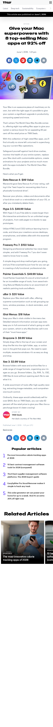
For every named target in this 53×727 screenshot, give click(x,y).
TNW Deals (17, 415)
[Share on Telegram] (37, 438)
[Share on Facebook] (9, 438)
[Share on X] (16, 438)
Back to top (7, 430)
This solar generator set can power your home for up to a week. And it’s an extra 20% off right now (26, 495)
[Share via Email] (44, 438)
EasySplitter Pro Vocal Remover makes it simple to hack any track (26, 484)
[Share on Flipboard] (23, 438)
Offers (26, 24)
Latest (5, 8)
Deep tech (15, 8)
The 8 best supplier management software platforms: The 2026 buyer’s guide (27, 475)
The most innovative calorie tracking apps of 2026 (26, 456)
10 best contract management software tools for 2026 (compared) (26, 466)
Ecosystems (41, 8)
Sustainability (27, 8)
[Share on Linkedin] (30, 438)
